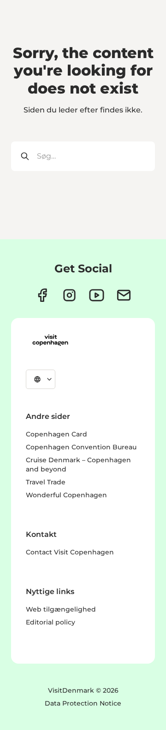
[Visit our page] (69, 295)
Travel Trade (45, 482)
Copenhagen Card (56, 434)
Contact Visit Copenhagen (70, 552)
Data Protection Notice (83, 703)
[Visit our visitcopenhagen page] (42, 295)
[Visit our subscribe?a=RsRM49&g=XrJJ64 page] (124, 295)
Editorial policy (50, 622)
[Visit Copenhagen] (50, 340)
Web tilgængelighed (61, 609)
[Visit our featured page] (97, 295)
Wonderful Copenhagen (66, 495)
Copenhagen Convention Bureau (81, 447)
